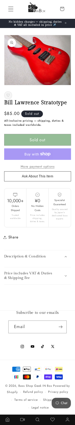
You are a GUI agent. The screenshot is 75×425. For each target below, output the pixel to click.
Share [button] (13, 237)
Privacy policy (58, 392)
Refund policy (33, 392)
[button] (11, 9)
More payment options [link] (38, 166)
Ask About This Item (37, 176)
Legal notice (40, 407)
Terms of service (26, 400)
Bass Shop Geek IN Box (35, 386)
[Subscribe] (60, 327)
